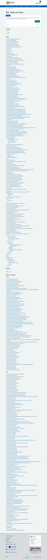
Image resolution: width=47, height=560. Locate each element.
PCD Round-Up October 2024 (11, 425)
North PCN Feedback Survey (11, 223)
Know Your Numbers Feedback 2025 (13, 62)
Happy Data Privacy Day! (11, 516)
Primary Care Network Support (13, 262)
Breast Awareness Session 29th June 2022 (13, 356)
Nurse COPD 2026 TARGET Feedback (13, 41)
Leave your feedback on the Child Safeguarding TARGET (16, 221)
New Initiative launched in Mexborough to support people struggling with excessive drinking (22, 416)
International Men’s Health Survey (12, 122)
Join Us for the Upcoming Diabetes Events (13, 327)
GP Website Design (36, 556)
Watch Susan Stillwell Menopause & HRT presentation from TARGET (18, 209)
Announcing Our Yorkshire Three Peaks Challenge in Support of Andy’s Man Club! (20, 323)
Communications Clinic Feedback (12, 61)
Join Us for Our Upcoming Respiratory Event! (14, 311)
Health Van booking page (11, 107)
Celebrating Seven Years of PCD (12, 330)
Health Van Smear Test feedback (12, 95)
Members (21, 6)
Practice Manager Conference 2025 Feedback (14, 46)
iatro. (40, 556)
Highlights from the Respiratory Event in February (15, 309)
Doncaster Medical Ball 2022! (11, 355)
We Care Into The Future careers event (13, 347)
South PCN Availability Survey (11, 217)
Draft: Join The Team (10, 50)
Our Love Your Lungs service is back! (12, 383)
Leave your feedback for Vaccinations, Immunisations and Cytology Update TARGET (20, 169)
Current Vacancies (9, 162)
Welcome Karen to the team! (11, 361)
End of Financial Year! (10, 478)
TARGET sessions (11, 261)
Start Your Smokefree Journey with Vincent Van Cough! (16, 428)
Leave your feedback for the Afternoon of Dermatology (16, 203)
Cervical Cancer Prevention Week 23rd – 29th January (15, 530)
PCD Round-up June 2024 (11, 437)
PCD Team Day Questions (11, 153)
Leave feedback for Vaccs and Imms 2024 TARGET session (16, 109)
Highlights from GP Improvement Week (13, 344)
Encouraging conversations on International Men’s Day (16, 285)
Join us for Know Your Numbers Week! (13, 294)
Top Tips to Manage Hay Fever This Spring (13, 407)
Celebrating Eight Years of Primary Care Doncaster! (15, 404)
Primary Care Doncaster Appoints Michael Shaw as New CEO (16, 392)
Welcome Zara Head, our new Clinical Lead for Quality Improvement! (18, 506)
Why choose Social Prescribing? (12, 481)
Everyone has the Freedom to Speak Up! (13, 492)
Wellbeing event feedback (11, 145)
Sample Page (9, 265)
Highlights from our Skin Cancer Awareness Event (15, 298)
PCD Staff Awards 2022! (10, 160)
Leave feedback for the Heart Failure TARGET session (15, 151)
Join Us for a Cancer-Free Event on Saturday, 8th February (16, 313)
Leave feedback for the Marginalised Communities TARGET (16, 189)
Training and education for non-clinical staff (14, 224)
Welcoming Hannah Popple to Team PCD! (13, 403)
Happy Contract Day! (10, 504)
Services (16, 6)
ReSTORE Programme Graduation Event (13, 314)
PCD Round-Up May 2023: (11, 470)
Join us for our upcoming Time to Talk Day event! (15, 281)
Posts (8, 33)
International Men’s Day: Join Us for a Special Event (15, 343)
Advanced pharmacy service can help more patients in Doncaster (17, 519)
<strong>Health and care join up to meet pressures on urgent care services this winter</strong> (22, 495)
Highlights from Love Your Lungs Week (13, 297)
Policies (9, 252)
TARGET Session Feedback (11, 229)
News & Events (34, 6)
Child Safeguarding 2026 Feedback (12, 44)
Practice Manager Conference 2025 (12, 284)
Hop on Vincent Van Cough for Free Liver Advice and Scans (16, 315)
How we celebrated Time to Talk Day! (13, 515)
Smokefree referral (10, 86)
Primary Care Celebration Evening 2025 (13, 69)
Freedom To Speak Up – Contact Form (16, 249)
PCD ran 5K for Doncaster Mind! (12, 353)
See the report (33, 543)
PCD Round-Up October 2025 (11, 388)
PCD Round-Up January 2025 (11, 417)
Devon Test (8, 78)
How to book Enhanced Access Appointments (14, 215)
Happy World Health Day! (11, 511)
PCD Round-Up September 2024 (12, 429)
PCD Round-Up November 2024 (12, 424)
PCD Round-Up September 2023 (12, 454)
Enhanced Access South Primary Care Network (14, 178)
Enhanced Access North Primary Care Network (14, 174)
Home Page (37, 21)
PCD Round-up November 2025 (12, 387)
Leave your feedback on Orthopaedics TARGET (14, 186)
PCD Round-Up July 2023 (11, 465)
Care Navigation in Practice (11, 164)
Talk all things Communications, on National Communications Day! (17, 508)
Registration (10, 200)
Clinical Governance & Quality (13, 139)
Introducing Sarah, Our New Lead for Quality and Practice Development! (18, 456)
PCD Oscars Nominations (11, 220)
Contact (39, 6)
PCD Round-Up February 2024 (11, 444)
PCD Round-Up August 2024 (11, 432)
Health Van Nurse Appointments (12, 82)
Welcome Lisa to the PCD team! (12, 453)
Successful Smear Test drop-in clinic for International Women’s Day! (17, 512)
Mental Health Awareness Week (12, 375)
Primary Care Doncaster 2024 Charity (13, 207)
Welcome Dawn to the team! (11, 359)
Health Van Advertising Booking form (13, 97)
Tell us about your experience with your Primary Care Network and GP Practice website (21, 127)
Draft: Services (9, 48)
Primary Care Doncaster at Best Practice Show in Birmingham (16, 288)
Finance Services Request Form (12, 81)
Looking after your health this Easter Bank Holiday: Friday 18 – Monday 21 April (20, 409)
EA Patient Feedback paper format (12, 166)
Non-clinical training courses (11, 208)
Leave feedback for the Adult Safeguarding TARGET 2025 (16, 77)
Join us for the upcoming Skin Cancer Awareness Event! (16, 301)
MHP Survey (9, 65)
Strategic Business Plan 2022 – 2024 (16, 244)
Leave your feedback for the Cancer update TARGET (15, 216)
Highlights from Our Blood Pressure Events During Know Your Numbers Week (19, 322)
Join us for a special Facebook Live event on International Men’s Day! (18, 317)
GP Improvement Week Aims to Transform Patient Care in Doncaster (18, 458)
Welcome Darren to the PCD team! (12, 450)
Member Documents (10, 257)
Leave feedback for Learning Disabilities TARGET (15, 115)
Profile (9, 195)
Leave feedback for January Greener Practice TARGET (15, 118)
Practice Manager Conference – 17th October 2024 (15, 99)
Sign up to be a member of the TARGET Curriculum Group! (16, 113)
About (12, 6)
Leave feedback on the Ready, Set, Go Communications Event (17, 123)
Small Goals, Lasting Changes (11, 384)
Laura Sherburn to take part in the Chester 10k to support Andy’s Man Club (19, 335)
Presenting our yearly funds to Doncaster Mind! (14, 491)
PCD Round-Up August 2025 (11, 397)
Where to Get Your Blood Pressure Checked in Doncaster (16, 393)
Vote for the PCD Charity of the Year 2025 (13, 89)
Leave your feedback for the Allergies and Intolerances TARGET (17, 170)
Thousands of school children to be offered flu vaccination (16, 395)
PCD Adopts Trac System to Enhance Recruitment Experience (16, 457)
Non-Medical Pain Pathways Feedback (13, 45)
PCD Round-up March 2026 (11, 380)
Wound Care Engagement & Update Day (13, 338)
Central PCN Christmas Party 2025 (12, 54)
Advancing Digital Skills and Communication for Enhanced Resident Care (18, 462)
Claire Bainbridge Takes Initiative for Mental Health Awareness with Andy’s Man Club (21, 440)
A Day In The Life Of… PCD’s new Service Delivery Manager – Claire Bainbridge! (20, 523)
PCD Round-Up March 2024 (11, 441)
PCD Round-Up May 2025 (11, 405)
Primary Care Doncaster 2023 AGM (12, 181)
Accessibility (27, 556)
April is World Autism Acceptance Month (13, 302)
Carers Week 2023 (9, 349)
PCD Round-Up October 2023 (11, 528)
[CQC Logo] (32, 537)
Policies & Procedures (10, 138)
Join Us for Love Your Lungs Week (12, 299)
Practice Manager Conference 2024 (12, 90)
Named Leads (10, 248)
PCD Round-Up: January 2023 (11, 487)
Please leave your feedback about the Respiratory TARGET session (17, 233)
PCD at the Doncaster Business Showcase (13, 307)
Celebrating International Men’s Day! (13, 363)
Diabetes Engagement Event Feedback (13, 105)
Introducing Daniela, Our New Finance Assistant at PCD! (16, 466)
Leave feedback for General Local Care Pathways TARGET (16, 111)
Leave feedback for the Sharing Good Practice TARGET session (17, 98)
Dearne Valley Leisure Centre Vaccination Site (14, 227)
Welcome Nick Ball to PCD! (11, 494)
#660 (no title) (9, 253)
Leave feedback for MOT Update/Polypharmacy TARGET (16, 152)
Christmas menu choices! (11, 212)
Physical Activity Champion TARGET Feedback (14, 58)
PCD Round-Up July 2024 (11, 434)
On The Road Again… (10, 524)
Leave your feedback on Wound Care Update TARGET (15, 182)
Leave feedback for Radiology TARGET (13, 147)
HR (8, 143)
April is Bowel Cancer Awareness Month (13, 379)
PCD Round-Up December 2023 (12, 448)
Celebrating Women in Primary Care (12, 280)
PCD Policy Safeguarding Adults (12, 204)
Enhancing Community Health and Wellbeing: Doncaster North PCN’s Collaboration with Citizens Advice (24, 461)
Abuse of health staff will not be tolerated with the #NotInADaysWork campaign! (20, 364)
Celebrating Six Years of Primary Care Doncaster (14, 469)
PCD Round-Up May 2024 (11, 438)
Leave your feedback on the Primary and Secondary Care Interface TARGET (19, 114)
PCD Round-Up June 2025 (11, 401)
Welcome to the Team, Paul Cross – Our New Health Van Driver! (17, 442)
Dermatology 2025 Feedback (11, 68)
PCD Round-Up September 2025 (12, 391)
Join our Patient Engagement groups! (13, 185)
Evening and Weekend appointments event (14, 345)
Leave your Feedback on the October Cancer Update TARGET (17, 131)
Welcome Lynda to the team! (11, 365)
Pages (8, 31)
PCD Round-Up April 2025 (11, 408)
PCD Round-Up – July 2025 (11, 399)
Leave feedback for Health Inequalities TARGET (14, 144)
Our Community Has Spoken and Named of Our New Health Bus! (17, 446)
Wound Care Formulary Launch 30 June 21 (14, 232)
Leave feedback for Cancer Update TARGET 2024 (15, 94)
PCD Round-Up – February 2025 (12, 415)
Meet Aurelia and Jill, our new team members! (14, 499)
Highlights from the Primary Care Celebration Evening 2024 (16, 318)
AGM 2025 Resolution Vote (11, 73)
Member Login (9, 193)
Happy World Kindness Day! (11, 367)
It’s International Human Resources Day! (13, 507)
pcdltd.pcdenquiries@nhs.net (12, 544)
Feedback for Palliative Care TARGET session (14, 219)
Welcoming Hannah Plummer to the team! (14, 483)
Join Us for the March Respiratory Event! (13, 306)
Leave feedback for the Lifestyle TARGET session (14, 148)
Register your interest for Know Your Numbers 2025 (15, 64)
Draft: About (9, 52)
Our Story (10, 243)
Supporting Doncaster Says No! (12, 368)
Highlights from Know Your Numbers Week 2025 (15, 293)
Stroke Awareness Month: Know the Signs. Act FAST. (15, 376)
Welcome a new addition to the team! (13, 520)
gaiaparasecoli (9, 271)
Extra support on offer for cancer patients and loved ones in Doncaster (18, 421)
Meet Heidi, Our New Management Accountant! (14, 452)
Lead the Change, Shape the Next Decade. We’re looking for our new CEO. (19, 400)
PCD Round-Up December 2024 (12, 420)
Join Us (8, 199)
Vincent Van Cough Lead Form (12, 85)
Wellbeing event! (9, 473)
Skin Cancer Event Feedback (11, 74)
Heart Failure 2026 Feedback (11, 40)
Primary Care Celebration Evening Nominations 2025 (15, 106)
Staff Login (27, 558)
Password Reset (10, 194)
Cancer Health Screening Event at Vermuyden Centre (15, 303)
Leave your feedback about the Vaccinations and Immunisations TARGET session (20, 228)
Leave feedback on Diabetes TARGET (13, 130)
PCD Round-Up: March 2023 (11, 477)
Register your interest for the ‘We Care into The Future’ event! (17, 149)
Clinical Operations (11, 140)
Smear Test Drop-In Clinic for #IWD (12, 357)
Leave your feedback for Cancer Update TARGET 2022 (15, 165)
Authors (8, 32)
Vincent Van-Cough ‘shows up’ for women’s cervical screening (17, 319)
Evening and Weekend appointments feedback (14, 134)
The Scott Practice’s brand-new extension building (15, 321)
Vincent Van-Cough (11, 237)
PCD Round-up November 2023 (12, 449)
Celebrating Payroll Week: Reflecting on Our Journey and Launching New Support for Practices (22, 396)
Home (7, 6)
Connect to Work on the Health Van (12, 57)
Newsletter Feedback (10, 102)
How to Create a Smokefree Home (12, 413)
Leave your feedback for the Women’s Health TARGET (15, 213)
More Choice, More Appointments (14, 238)
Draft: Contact (9, 49)
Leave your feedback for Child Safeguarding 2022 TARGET (16, 161)
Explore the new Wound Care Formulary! (13, 369)
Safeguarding (10, 247)
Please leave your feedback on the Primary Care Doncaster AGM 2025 (18, 225)
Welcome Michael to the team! (12, 360)
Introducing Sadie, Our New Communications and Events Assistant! (17, 436)
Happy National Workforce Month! (12, 496)
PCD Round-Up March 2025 (11, 412)
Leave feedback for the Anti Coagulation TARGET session (16, 110)
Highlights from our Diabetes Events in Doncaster (15, 326)
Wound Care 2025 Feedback (11, 66)
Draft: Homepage (9, 56)
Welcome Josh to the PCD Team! (12, 474)
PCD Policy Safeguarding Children (12, 211)
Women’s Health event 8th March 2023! (13, 352)
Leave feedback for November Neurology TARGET (15, 126)
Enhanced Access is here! (11, 498)
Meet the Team (10, 242)
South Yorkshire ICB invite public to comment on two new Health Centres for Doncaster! (21, 490)
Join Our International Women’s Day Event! (14, 310)
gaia (7, 270)
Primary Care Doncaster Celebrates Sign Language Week (16, 334)
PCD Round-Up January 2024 (11, 445)
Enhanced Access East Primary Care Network (14, 177)
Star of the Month (9, 198)
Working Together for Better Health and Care (14, 503)
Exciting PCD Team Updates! (11, 433)
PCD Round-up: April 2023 (11, 351)
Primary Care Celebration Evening (12, 348)
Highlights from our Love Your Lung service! (14, 411)
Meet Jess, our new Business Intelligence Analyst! (15, 502)
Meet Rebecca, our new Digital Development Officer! (15, 500)
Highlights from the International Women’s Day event (15, 305)
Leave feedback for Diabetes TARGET (13, 103)
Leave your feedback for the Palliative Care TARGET (15, 205)
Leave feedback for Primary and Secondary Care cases (15, 135)
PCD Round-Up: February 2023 (12, 482)
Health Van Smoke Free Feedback (12, 93)
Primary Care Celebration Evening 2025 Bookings (15, 70)
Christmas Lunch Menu (10, 53)
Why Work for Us (11, 156)
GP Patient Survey (9, 119)
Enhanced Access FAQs (10, 173)
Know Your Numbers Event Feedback (13, 101)
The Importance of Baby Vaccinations (13, 389)
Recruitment (27, 6)
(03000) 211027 (10, 542)
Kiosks (8, 158)
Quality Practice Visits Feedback (12, 157)
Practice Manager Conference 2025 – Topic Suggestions (16, 60)
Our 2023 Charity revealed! (11, 488)
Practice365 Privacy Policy (26, 557)
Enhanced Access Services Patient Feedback (14, 168)
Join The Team (9, 190)
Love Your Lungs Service (12, 236)
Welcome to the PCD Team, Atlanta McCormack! (14, 331)
